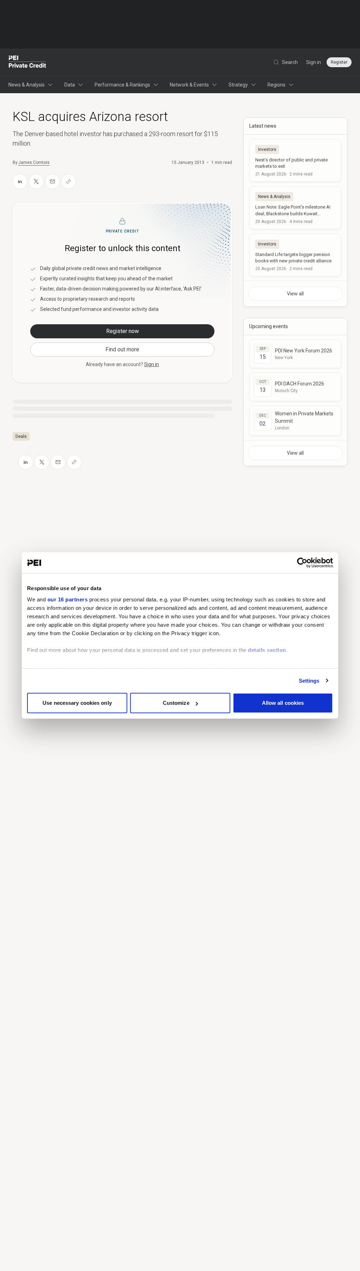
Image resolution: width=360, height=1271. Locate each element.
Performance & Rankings (122, 85)
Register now (122, 331)
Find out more (122, 349)
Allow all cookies (283, 703)
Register (339, 62)
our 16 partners (67, 599)
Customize (176, 703)
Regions (276, 85)
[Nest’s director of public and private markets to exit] (295, 160)
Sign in (313, 62)
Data (69, 85)
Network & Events (189, 85)
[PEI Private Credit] (27, 62)
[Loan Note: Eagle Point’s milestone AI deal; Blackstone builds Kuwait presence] (295, 207)
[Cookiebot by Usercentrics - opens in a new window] (302, 562)
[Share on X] (36, 181)
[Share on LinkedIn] (20, 181)
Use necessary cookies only (77, 703)
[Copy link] (68, 181)
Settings (309, 681)
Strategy (238, 85)
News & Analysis (26, 85)
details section (267, 650)
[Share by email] (52, 181)
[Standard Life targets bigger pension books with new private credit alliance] (295, 255)
